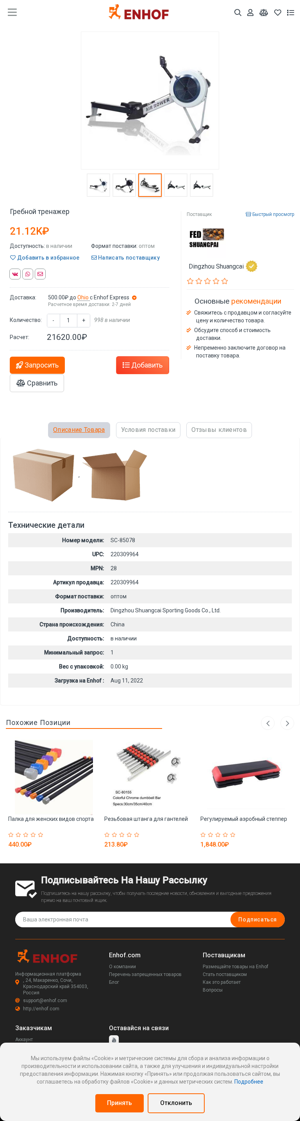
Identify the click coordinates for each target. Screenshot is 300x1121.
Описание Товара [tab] (79, 429)
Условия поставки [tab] (148, 429)
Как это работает (222, 982)
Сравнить (41, 383)
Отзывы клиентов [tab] (219, 429)
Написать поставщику (128, 258)
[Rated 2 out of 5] (19, 835)
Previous (268, 723)
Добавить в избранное (47, 258)
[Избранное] (277, 13)
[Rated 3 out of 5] (26, 835)
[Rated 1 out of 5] (12, 835)
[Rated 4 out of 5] (34, 835)
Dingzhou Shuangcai (216, 266)
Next (287, 723)
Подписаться (257, 919)
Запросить (41, 365)
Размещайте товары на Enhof (235, 966)
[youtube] (114, 1040)
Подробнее (248, 1082)
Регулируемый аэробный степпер (243, 819)
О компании (122, 966)
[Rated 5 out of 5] (41, 835)
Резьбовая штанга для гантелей (146, 819)
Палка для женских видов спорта (51, 819)
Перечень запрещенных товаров (145, 974)
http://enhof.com (41, 1008)
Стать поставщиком (225, 974)
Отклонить (176, 1103)
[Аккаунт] (250, 13)
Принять (119, 1103)
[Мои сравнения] (263, 13)
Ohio (83, 297)
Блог (114, 982)
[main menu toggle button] (12, 12)
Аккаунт (24, 1039)
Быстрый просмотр (272, 214)
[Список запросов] (290, 13)
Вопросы (213, 990)
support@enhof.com (45, 1000)
